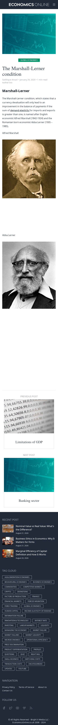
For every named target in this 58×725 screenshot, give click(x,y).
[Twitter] (10, 708)
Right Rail (35, 654)
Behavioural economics (16, 582)
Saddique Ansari (10, 79)
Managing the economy (16, 630)
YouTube (22, 668)
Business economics (42, 582)
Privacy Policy (8, 687)
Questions (9, 654)
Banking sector (29, 500)
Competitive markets (32, 587)
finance (35, 596)
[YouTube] (17, 708)
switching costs (32, 659)
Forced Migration (36, 601)
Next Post (29, 455)
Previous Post (29, 396)
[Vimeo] (24, 708)
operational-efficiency (37, 640)
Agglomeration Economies (17, 577)
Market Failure (40, 630)
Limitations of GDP (29, 442)
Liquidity (45, 625)
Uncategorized (35, 664)
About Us (42, 687)
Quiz (23, 654)
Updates (8, 668)
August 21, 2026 (22, 533)
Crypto (8, 591)
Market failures (12, 635)
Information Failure (14, 616)
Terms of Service (26, 687)
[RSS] (31, 708)
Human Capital (11, 611)
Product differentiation (16, 649)
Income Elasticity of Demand (37, 611)
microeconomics (12, 640)
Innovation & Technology (16, 620)
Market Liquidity (33, 635)
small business (12, 659)
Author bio (7, 82)
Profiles (37, 649)
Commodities (11, 587)
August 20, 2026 (22, 558)
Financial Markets (13, 601)
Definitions (22, 591)
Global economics (29, 60)
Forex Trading (11, 606)
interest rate (41, 620)
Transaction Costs (13, 664)
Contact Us (7, 690)
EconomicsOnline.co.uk (23, 722)
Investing (9, 625)
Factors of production (15, 596)
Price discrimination (14, 644)
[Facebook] (4, 708)
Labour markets (27, 625)
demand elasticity (20, 110)
